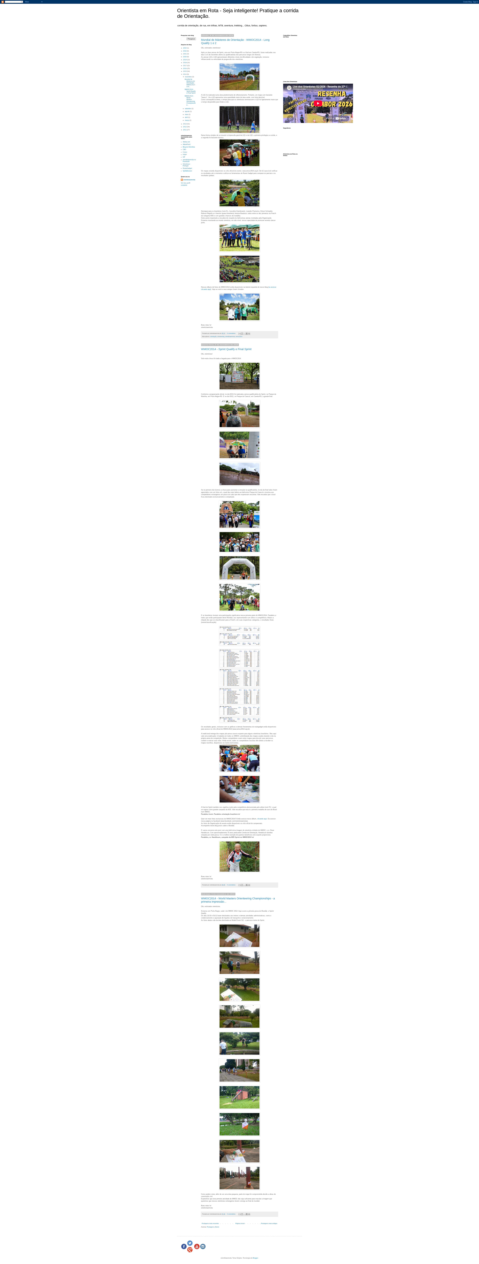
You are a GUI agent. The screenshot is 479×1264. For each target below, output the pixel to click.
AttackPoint (186, 144)
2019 (185, 60)
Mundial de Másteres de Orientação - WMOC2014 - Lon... (190, 82)
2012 (185, 127)
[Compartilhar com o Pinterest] (249, 333)
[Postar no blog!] (242, 333)
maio (187, 114)
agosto (187, 111)
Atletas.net (186, 142)
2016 (185, 68)
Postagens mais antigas (269, 1223)
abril (186, 117)
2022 (185, 51)
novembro (188, 77)
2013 (185, 124)
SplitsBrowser (187, 171)
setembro (188, 108)
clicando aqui (262, 819)
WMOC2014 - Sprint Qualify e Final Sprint (226, 349)
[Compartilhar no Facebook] (246, 333)
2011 (185, 130)
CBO (184, 149)
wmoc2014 (239, 336)
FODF (185, 154)
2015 (185, 71)
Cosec (185, 152)
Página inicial (240, 1223)
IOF (184, 157)
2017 (185, 65)
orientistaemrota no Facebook (189, 160)
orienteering (220, 336)
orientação (213, 336)
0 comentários (231, 333)
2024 (185, 48)
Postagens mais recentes (210, 1223)
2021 (185, 54)
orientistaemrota (230, 336)
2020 (185, 57)
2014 (185, 74)
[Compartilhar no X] (244, 333)
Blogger (255, 1258)
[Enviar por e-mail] (239, 333)
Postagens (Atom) (213, 1227)
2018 (185, 62)
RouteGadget (187, 168)
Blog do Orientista (189, 147)
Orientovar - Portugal (187, 165)
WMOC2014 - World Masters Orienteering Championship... (190, 100)
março (187, 120)
